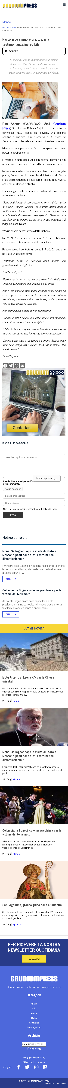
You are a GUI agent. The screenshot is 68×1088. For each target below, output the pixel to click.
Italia (34, 1008)
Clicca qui (34, 958)
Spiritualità (18, 924)
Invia (13, 514)
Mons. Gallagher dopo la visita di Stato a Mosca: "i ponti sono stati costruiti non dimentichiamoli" (29, 555)
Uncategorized (34, 1027)
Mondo (6, 22)
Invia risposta (44, 478)
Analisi (34, 1003)
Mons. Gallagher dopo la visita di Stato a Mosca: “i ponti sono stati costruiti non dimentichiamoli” (29, 756)
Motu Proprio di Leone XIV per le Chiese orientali (28, 679)
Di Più (9, 579)
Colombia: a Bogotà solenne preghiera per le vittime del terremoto (31, 592)
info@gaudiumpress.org (34, 1057)
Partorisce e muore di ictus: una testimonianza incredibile (25, 42)
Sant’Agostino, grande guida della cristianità (32, 905)
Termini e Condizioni (55, 1083)
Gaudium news (9, 27)
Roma (16, 701)
